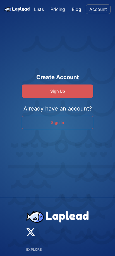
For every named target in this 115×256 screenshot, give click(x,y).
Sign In (57, 122)
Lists (39, 9)
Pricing (58, 9)
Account (98, 9)
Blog (76, 9)
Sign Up (57, 91)
